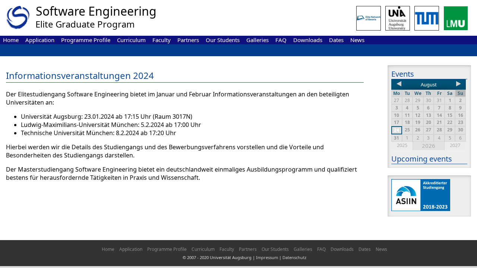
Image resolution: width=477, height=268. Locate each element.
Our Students (223, 40)
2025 (402, 145)
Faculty (161, 40)
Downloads (307, 40)
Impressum (267, 257)
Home (11, 40)
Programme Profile (85, 40)
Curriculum (131, 40)
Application (39, 40)
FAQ (281, 40)
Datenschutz (294, 257)
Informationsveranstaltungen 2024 (80, 75)
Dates (336, 40)
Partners (188, 40)
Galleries (257, 40)
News (357, 40)
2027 (455, 145)
